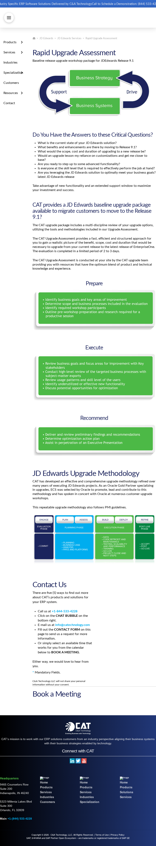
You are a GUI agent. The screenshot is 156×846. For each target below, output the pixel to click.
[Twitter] (78, 760)
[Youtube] (84, 760)
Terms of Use (102, 834)
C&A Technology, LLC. (62, 834)
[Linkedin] (72, 760)
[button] (9, 18)
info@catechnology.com (72, 625)
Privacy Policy (117, 834)
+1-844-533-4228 (64, 611)
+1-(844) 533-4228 (20, 818)
